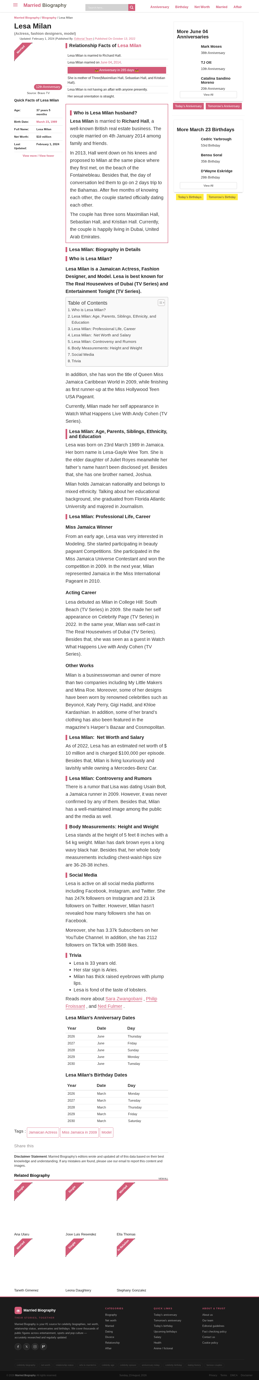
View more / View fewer (38, 155)
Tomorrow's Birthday (222, 197)
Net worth (110, 1320)
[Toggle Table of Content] (159, 302)
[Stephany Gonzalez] (141, 1262)
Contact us (208, 1337)
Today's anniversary (165, 1314)
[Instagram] (35, 1346)
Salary (157, 1337)
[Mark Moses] (187, 50)
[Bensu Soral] (187, 158)
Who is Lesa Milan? (89, 310)
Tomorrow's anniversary (167, 1320)
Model (106, 1132)
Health (157, 1342)
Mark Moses (211, 46)
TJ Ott (206, 62)
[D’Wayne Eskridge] (187, 174)
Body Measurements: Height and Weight (107, 348)
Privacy (213, 1375)
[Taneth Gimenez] (38, 1262)
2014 (117, 62)
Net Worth (202, 7)
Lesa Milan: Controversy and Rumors (104, 341)
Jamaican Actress (43, 1132)
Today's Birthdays (190, 197)
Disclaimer (247, 1375)
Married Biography (27, 17)
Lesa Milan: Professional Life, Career (104, 329)
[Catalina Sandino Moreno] (187, 82)
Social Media (83, 354)
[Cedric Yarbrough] (187, 142)
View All (208, 94)
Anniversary (159, 7)
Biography (49, 17)
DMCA (234, 1375)
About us (207, 1314)
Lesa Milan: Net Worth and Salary (101, 335)
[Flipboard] (43, 1346)
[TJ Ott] (187, 66)
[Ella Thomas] (141, 1206)
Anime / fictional (163, 1348)
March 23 (42, 121)
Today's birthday (163, 1325)
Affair (238, 7)
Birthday (181, 7)
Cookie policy (210, 1342)
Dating (109, 1331)
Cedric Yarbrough (216, 139)
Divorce (109, 1337)
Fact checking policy (214, 1331)
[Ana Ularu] (38, 1206)
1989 (54, 121)
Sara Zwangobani (123, 998)
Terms (223, 1375)
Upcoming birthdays (165, 1331)
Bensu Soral (211, 155)
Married (44, 5)
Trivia (76, 361)
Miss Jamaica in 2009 (79, 1132)
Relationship (112, 1342)
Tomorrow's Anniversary (224, 106)
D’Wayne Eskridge (216, 171)
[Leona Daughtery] (90, 1262)
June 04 (106, 62)
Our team (207, 1320)
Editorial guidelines (213, 1325)
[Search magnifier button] (131, 7)
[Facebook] (18, 1346)
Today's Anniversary (188, 106)
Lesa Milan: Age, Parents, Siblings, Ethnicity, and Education (114, 319)
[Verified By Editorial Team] (56, 26)
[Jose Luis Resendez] (90, 1206)
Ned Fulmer (110, 1006)
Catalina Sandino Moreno (215, 80)
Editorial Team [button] (83, 38)
